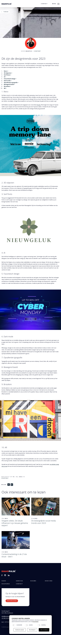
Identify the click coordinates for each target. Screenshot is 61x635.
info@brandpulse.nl (7, 616)
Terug (6, 11)
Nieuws (33, 581)
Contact (44, 3)
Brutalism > (7, 86)
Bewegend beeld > (9, 84)
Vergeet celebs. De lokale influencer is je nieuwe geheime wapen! (15, 523)
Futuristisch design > (10, 78)
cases (4, 581)
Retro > (6, 71)
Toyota (39, 105)
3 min (5, 518)
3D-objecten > (8, 73)
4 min (35, 518)
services (19, 581)
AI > (5, 77)
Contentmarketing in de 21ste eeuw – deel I (14, 555)
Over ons (49, 581)
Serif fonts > (7, 75)
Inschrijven (12, 600)
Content (37, 51)
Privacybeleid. (35, 621)
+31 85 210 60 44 (6, 618)
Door (26, 51)
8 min (5, 552)
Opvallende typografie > (11, 82)
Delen (3, 484)
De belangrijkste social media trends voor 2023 (43, 521)
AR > (5, 88)
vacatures (6, 583)
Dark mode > (8, 80)
